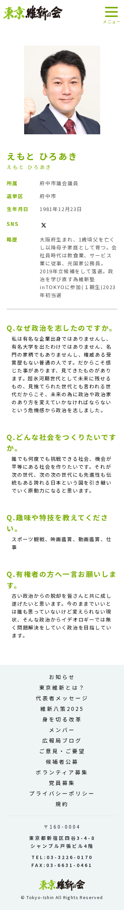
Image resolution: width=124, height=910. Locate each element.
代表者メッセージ (62, 698)
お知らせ (62, 677)
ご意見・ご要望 (62, 751)
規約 (62, 804)
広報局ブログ (62, 740)
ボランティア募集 (62, 772)
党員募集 (62, 783)
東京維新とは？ (62, 687)
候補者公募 (62, 761)
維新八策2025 (62, 709)
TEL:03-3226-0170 (62, 857)
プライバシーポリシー (62, 793)
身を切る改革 (62, 719)
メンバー (62, 730)
